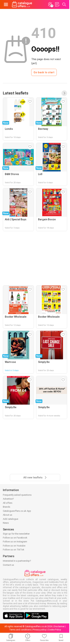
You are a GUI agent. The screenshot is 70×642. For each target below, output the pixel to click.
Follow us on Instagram (15, 541)
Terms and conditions (20, 629)
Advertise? (8, 498)
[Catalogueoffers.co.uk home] (22, 4)
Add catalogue (10, 519)
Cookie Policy (54, 629)
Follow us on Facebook (15, 537)
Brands (6, 506)
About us (7, 514)
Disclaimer (59, 626)
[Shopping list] (57, 4)
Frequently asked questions (17, 495)
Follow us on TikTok (13, 549)
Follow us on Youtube (14, 545)
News (6, 523)
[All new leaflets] (64, 93)
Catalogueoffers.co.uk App (17, 511)
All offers (7, 503)
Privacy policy (39, 629)
